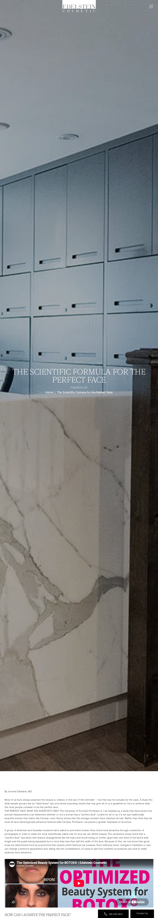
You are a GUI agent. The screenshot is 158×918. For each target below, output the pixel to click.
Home (49, 392)
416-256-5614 (115, 914)
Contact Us (142, 913)
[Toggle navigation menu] (150, 6)
